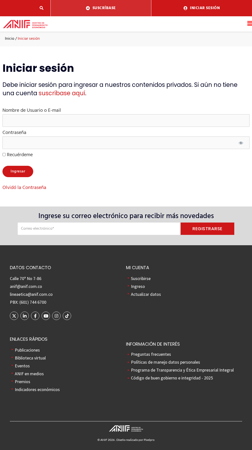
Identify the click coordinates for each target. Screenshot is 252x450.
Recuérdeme (19, 155)
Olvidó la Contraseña (24, 188)
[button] (42, 8)
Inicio (9, 39)
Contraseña (14, 133)
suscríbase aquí (62, 93)
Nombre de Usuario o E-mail (31, 110)
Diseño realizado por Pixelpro (135, 440)
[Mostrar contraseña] (241, 143)
